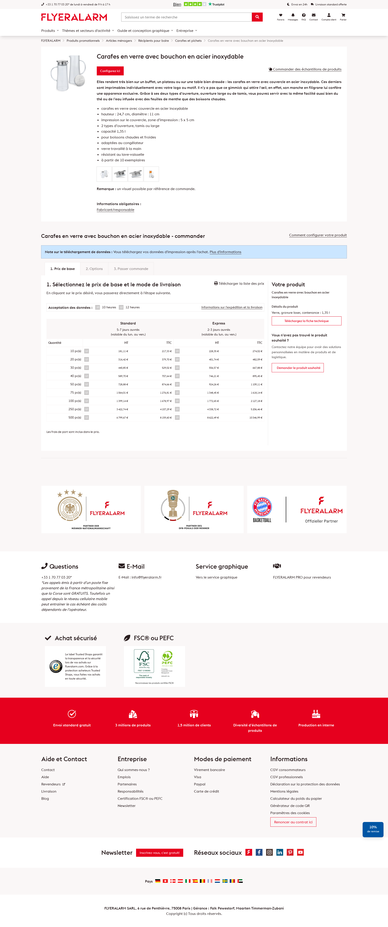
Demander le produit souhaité (298, 368)
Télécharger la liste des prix (241, 283)
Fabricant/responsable (115, 209)
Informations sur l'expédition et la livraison (231, 307)
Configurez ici (110, 71)
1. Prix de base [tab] (62, 268)
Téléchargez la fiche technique (306, 321)
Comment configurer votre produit (318, 235)
